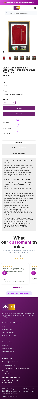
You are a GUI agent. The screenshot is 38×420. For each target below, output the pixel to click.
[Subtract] (5, 102)
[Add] (13, 102)
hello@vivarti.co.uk (11, 362)
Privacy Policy (6, 396)
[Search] (6, 13)
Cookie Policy (14, 396)
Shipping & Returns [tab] (19, 153)
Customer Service (8, 349)
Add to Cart (19, 108)
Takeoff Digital (13, 393)
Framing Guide (7, 329)
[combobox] (22, 13)
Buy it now (19, 113)
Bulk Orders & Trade (9, 335)
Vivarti (8, 389)
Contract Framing (8, 332)
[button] (34, 8)
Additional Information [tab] (19, 148)
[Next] (35, 37)
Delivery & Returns (8, 351)
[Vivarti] (17, 8)
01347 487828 (10, 365)
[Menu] (3, 8)
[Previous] (3, 37)
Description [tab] (19, 142)
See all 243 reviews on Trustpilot (20, 293)
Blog (3, 327)
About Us (5, 346)
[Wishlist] (30, 8)
